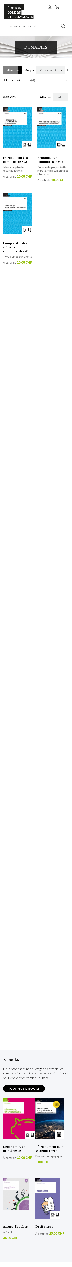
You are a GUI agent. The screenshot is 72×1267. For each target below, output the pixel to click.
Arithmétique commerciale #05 (50, 160)
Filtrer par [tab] (12, 70)
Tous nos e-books (24, 1088)
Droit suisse (44, 1227)
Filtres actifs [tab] (17, 80)
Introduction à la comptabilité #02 (15, 160)
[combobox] (36, 26)
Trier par (29, 70)
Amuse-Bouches (15, 1227)
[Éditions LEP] (19, 18)
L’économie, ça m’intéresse (14, 1149)
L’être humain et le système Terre (49, 1149)
